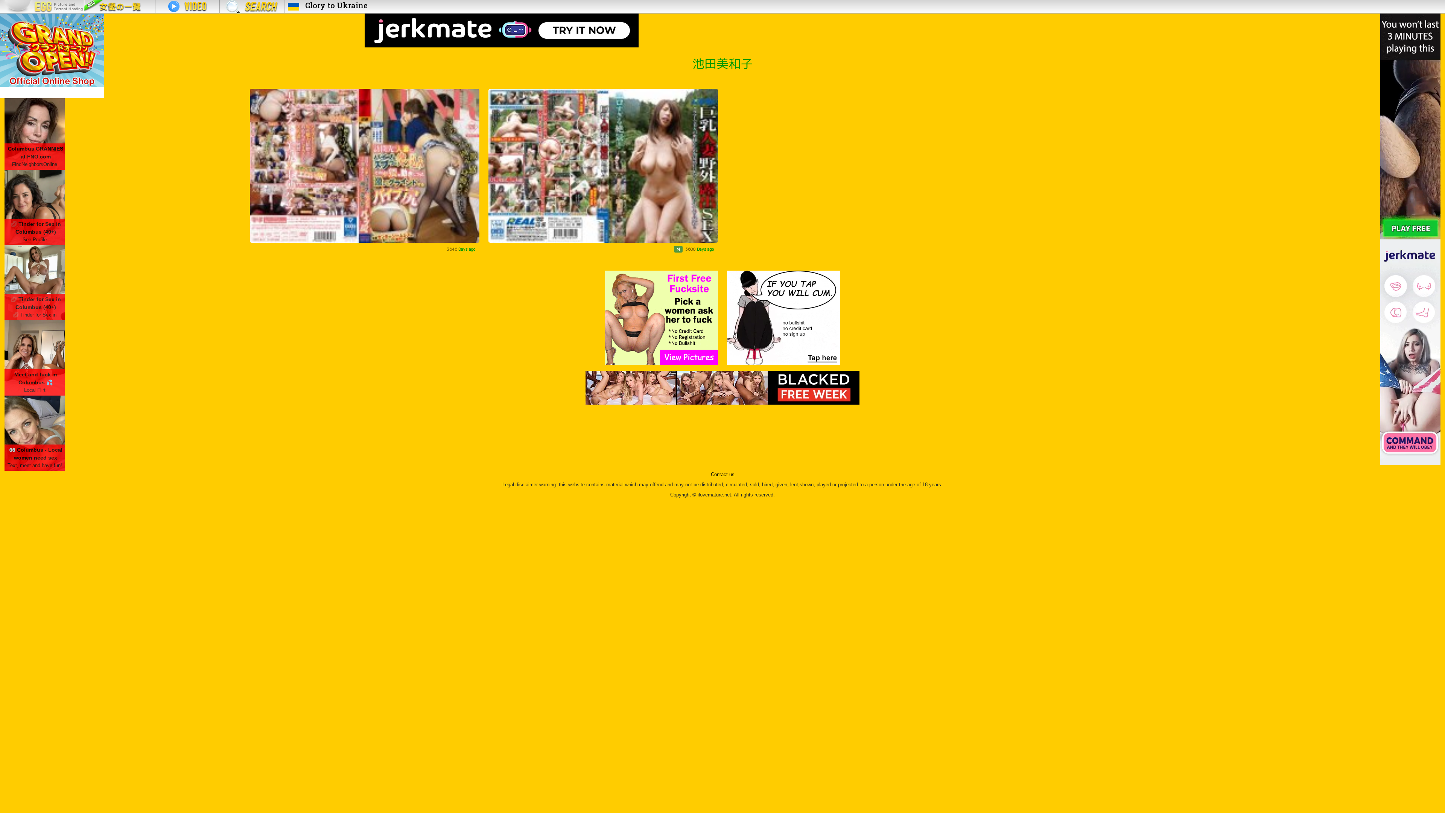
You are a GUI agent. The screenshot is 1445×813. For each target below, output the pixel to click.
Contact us (723, 474)
